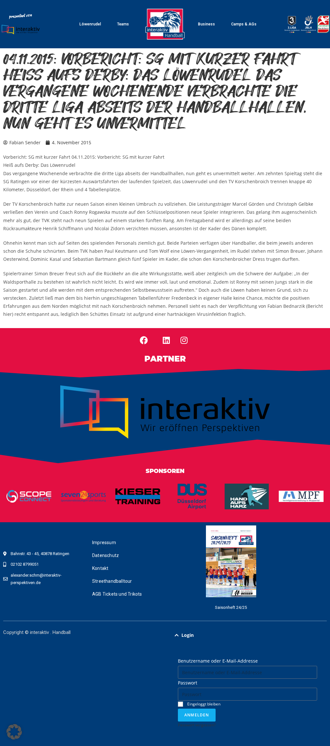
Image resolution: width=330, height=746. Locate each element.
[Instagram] (184, 340)
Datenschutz (105, 555)
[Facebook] (144, 340)
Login (187, 635)
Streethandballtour (112, 581)
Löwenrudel (90, 24)
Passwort (187, 683)
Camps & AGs (244, 24)
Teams (123, 24)
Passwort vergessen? (197, 724)
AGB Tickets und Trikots (117, 594)
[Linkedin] (166, 340)
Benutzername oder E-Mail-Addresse (218, 661)
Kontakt (100, 568)
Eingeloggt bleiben (203, 703)
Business (206, 24)
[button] (247, 635)
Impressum (104, 542)
